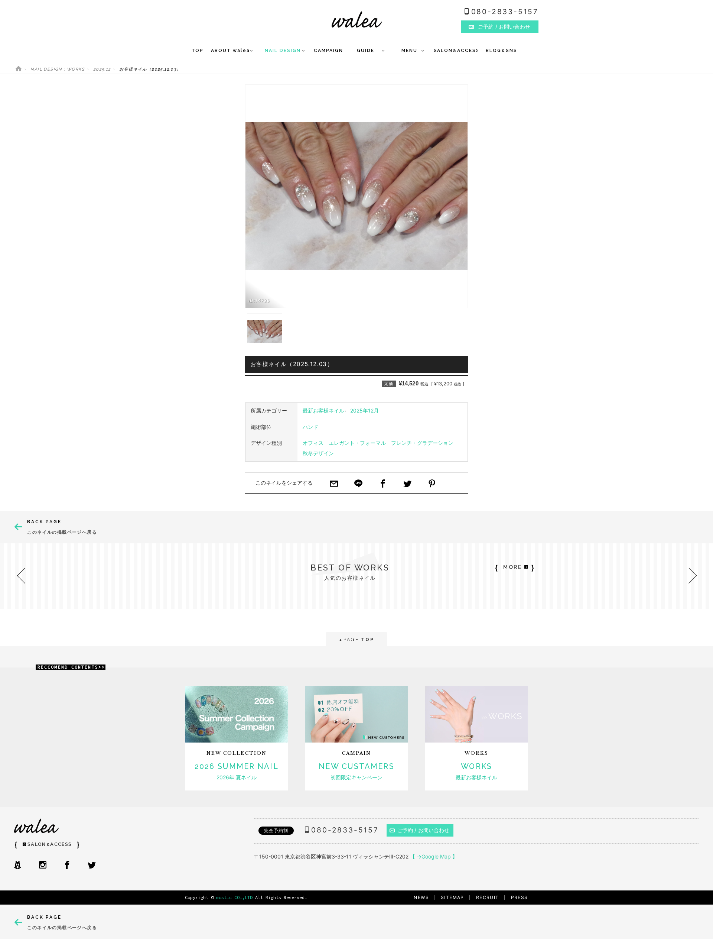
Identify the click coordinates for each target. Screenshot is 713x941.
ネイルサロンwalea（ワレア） (357, 19)
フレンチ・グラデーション (422, 443)
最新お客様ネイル (323, 410)
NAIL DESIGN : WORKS (57, 69)
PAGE (356, 639)
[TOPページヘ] (18, 69)
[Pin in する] (432, 484)
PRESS (519, 897)
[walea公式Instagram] (43, 865)
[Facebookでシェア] (383, 484)
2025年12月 (364, 410)
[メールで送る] (334, 484)
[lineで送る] (358, 484)
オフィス (313, 443)
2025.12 (102, 69)
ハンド (310, 427)
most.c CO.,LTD (234, 897)
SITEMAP (452, 897)
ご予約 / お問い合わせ (423, 830)
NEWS (421, 897)
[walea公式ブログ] (17, 865)
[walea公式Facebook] (67, 865)
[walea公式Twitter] (92, 865)
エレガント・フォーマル (357, 443)
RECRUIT (487, 897)
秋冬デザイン (318, 453)
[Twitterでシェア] (407, 484)
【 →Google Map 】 (434, 856)
